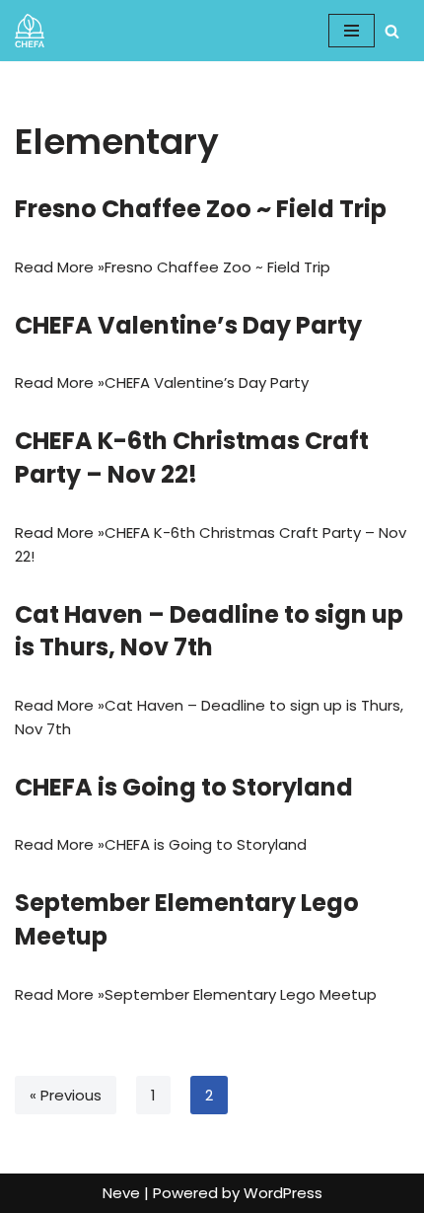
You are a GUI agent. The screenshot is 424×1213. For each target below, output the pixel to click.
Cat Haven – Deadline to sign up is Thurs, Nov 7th (209, 631)
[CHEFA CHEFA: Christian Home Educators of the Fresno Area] (29, 30)
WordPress (283, 1192)
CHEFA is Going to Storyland (184, 787)
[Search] (392, 31)
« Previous (66, 1095)
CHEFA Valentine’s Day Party (188, 325)
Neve (121, 1192)
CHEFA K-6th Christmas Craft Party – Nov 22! (192, 457)
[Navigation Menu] (351, 30)
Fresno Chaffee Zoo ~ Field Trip (201, 208)
